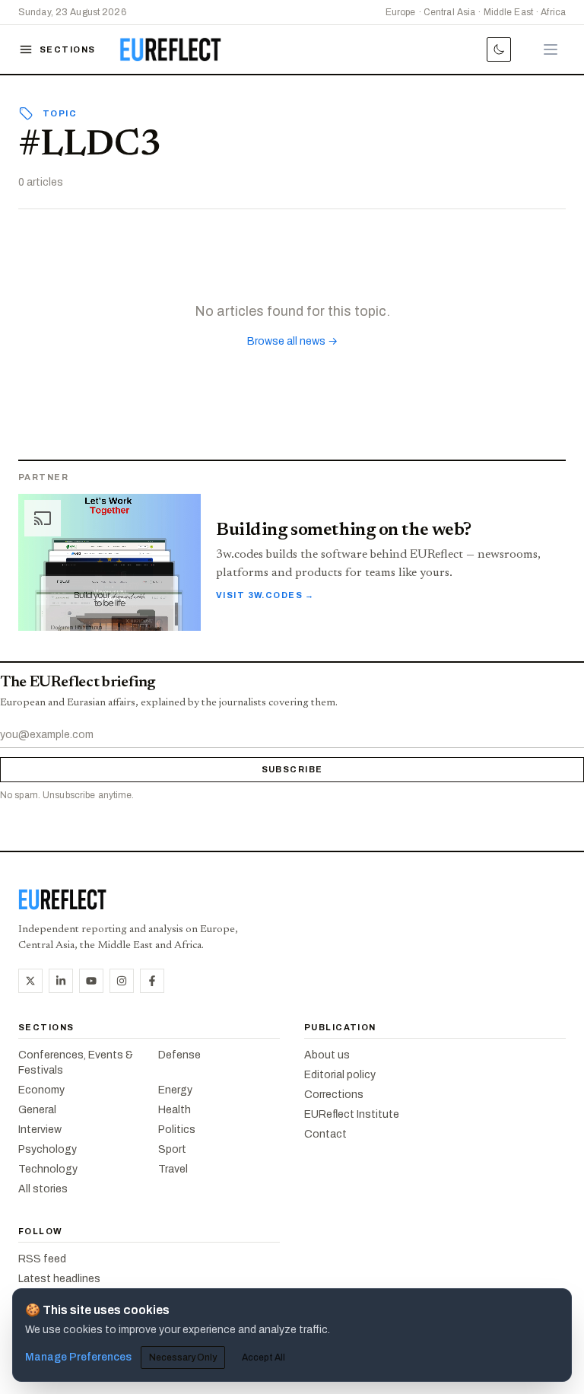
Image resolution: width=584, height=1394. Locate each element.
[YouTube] (91, 981)
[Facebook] (152, 981)
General (37, 1110)
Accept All (263, 1357)
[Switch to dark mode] (499, 49)
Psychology (47, 1149)
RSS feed (42, 1259)
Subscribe (292, 769)
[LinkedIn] (61, 981)
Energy (175, 1090)
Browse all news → (292, 341)
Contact (325, 1134)
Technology (48, 1169)
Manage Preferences (78, 1357)
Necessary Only (183, 1357)
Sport (172, 1149)
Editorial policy (340, 1075)
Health (174, 1110)
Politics (176, 1129)
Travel (173, 1169)
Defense (179, 1055)
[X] (30, 981)
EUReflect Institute (351, 1114)
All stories (43, 1189)
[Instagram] (122, 981)
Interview (40, 1129)
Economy (41, 1090)
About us (327, 1055)
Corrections (333, 1094)
